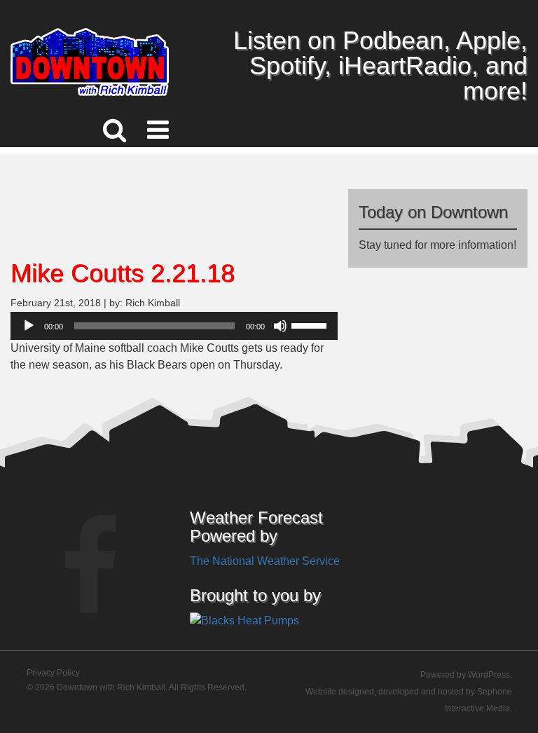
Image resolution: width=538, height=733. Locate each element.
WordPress (489, 675)
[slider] (311, 324)
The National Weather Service (265, 561)
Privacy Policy (53, 673)
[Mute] (280, 326)
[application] (174, 326)
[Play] (29, 326)
